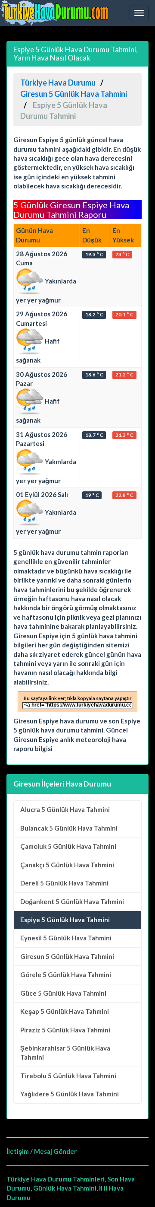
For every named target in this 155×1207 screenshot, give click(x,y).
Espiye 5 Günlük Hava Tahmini (65, 920)
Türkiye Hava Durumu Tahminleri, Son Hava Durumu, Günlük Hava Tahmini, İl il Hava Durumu (70, 1188)
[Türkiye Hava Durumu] (56, 13)
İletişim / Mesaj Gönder (41, 1151)
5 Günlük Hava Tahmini (65, 809)
